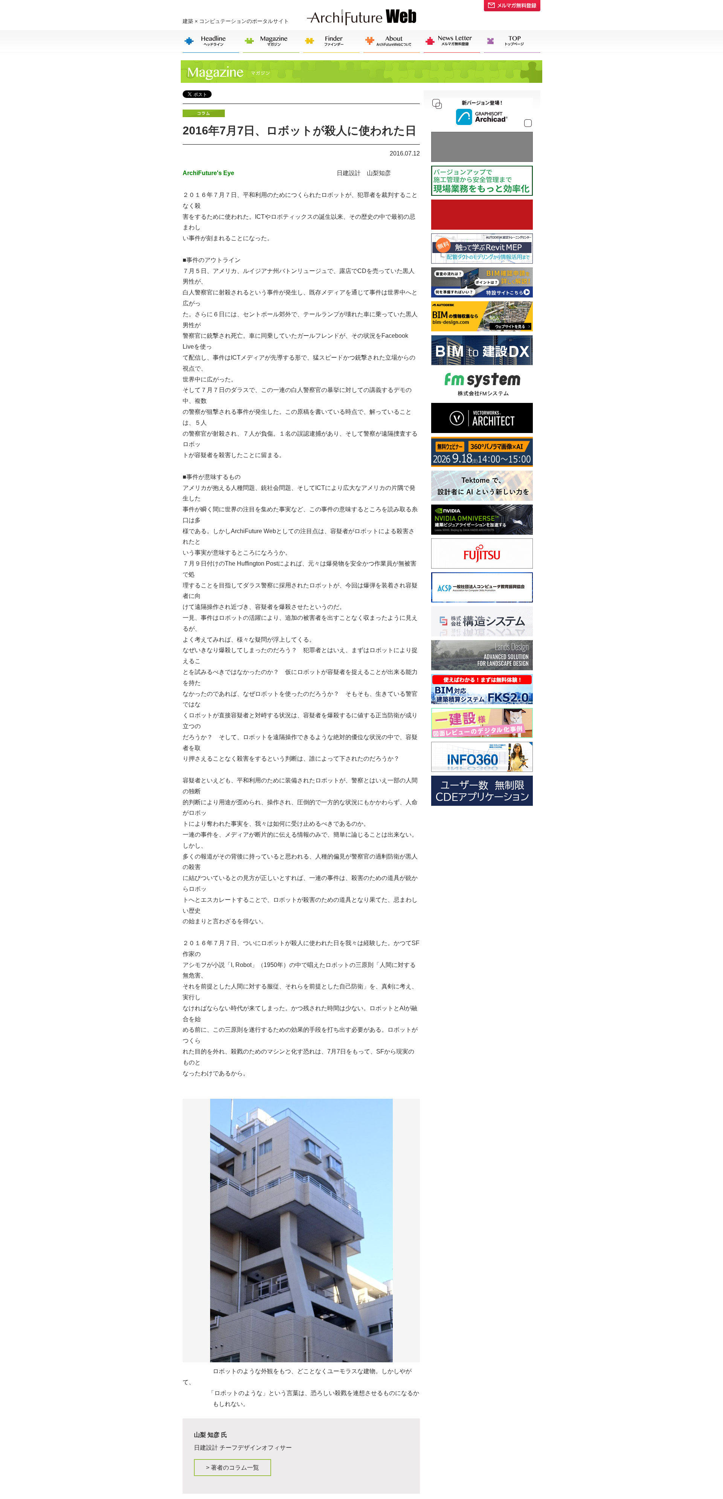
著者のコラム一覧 (232, 1467)
